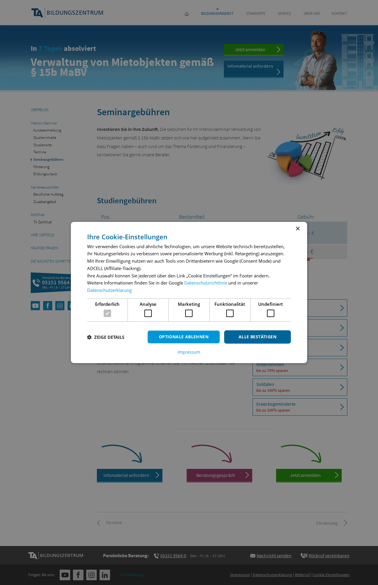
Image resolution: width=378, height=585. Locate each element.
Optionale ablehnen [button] (183, 336)
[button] (105, 337)
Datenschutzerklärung (109, 290)
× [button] (297, 229)
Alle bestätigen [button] (257, 336)
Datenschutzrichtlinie (205, 283)
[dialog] (189, 292)
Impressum (189, 352)
